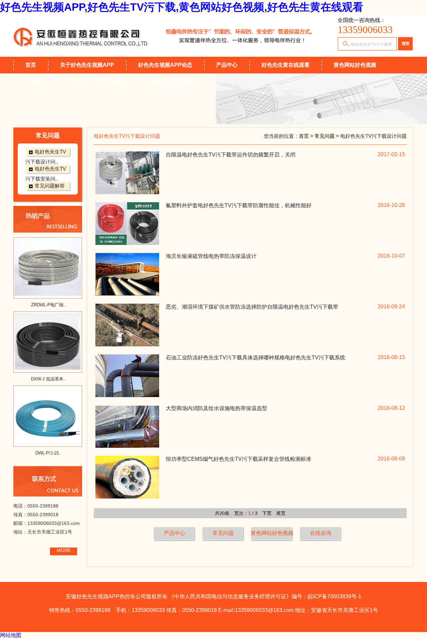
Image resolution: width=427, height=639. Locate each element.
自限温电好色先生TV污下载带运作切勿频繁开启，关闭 (231, 154)
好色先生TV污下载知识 (98, 81)
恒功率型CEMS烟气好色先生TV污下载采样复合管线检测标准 (238, 459)
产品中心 (227, 65)
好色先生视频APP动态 (165, 65)
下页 (267, 513)
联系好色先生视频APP (177, 81)
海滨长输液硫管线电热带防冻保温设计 (211, 256)
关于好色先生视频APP (87, 65)
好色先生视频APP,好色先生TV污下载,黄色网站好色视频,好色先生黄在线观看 (181, 7)
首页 (30, 65)
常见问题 (223, 533)
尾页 (281, 513)
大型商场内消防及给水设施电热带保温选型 (216, 408)
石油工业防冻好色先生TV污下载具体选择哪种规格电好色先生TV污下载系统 (255, 357)
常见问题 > (327, 136)
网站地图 (10, 635)
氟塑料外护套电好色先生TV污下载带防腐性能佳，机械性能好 (239, 205)
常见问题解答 (50, 186)
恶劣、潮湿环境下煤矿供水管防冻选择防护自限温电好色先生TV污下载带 (252, 307)
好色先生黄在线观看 (286, 65)
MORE (64, 550)
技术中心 (36, 81)
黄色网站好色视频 (355, 65)
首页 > (307, 136)
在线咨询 (320, 533)
